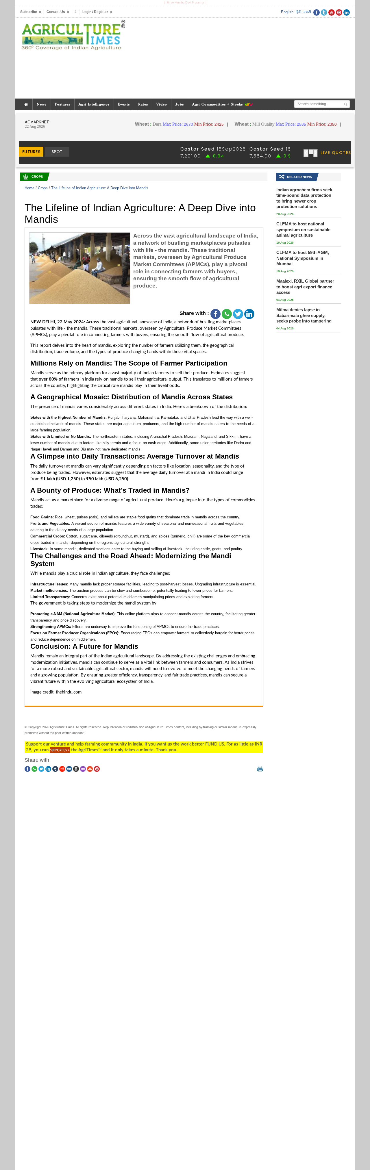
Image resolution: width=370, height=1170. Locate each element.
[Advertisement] (241, 58)
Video (161, 104)
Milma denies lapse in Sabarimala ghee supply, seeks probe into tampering (304, 315)
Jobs (179, 104)
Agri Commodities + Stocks (218, 104)
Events (124, 104)
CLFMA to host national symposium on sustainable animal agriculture (303, 229)
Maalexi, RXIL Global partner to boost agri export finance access (305, 287)
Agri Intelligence (94, 104)
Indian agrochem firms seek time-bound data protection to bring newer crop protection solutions (304, 198)
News (42, 104)
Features (62, 104)
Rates (143, 104)
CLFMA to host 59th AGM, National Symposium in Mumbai (302, 258)
